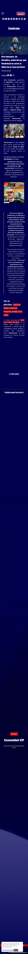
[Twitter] (6, 19)
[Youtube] (11, 19)
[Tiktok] (14, 19)
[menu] (2, 13)
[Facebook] (3, 19)
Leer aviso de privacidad (7, 950)
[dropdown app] (19, 19)
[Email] (22, 19)
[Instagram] (9, 19)
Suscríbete (14, 734)
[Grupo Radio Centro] (17, 19)
